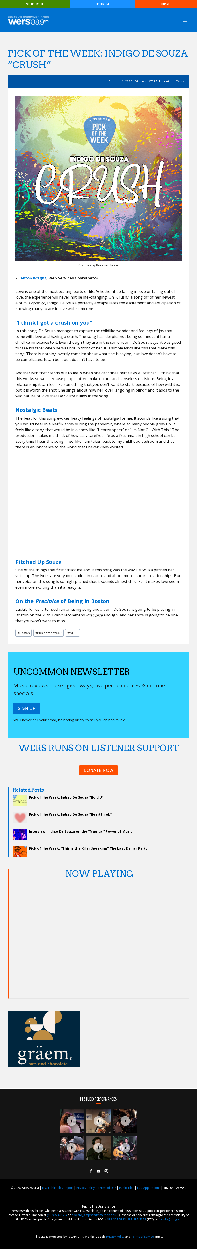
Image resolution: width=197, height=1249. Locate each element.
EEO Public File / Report (57, 1188)
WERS (72, 633)
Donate (166, 4)
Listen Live (102, 4)
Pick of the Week (172, 81)
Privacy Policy (85, 1188)
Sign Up (26, 708)
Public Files (126, 1188)
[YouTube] (98, 1171)
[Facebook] (91, 1171)
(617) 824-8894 (57, 1215)
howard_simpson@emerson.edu (94, 1215)
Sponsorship (35, 4)
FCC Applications (148, 1188)
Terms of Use (107, 1188)
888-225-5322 (116, 1219)
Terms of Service (142, 1237)
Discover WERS (146, 81)
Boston (24, 633)
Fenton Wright (32, 278)
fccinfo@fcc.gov (169, 1219)
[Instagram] (106, 1171)
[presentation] (72, 1121)
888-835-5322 (136, 1219)
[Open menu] (184, 20)
